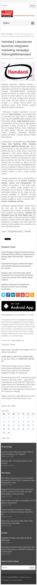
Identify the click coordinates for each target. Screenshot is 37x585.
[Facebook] (8, 295)
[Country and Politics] (18, 13)
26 (23, 429)
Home (3, 34)
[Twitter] (3, 295)
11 (18, 421)
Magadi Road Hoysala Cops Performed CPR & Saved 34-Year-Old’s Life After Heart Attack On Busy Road (17, 491)
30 (9, 433)
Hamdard (27, 231)
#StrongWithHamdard (15, 231)
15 (4, 425)
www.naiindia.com (18, 340)
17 (14, 425)
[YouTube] (23, 295)
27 (28, 429)
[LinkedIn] (13, 295)
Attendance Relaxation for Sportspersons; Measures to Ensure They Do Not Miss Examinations (15, 287)
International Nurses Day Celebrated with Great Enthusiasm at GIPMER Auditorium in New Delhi (18, 549)
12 (23, 421)
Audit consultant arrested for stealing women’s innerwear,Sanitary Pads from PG (17, 512)
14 (33, 421)
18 (18, 425)
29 (4, 433)
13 (28, 421)
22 (4, 429)
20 (28, 425)
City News (9, 34)
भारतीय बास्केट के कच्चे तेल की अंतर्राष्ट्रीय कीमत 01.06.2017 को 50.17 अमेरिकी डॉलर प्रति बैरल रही (17, 359)
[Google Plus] (18, 295)
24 (14, 429)
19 (23, 425)
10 (14, 421)
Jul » (8, 438)
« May (3, 438)
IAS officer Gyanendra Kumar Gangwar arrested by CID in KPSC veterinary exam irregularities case (18, 480)
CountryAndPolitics (12, 577)
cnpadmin (21, 58)
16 (9, 425)
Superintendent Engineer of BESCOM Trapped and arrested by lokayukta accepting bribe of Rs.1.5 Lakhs (17, 266)
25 (18, 429)
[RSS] (32, 295)
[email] (27, 295)
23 (9, 429)
